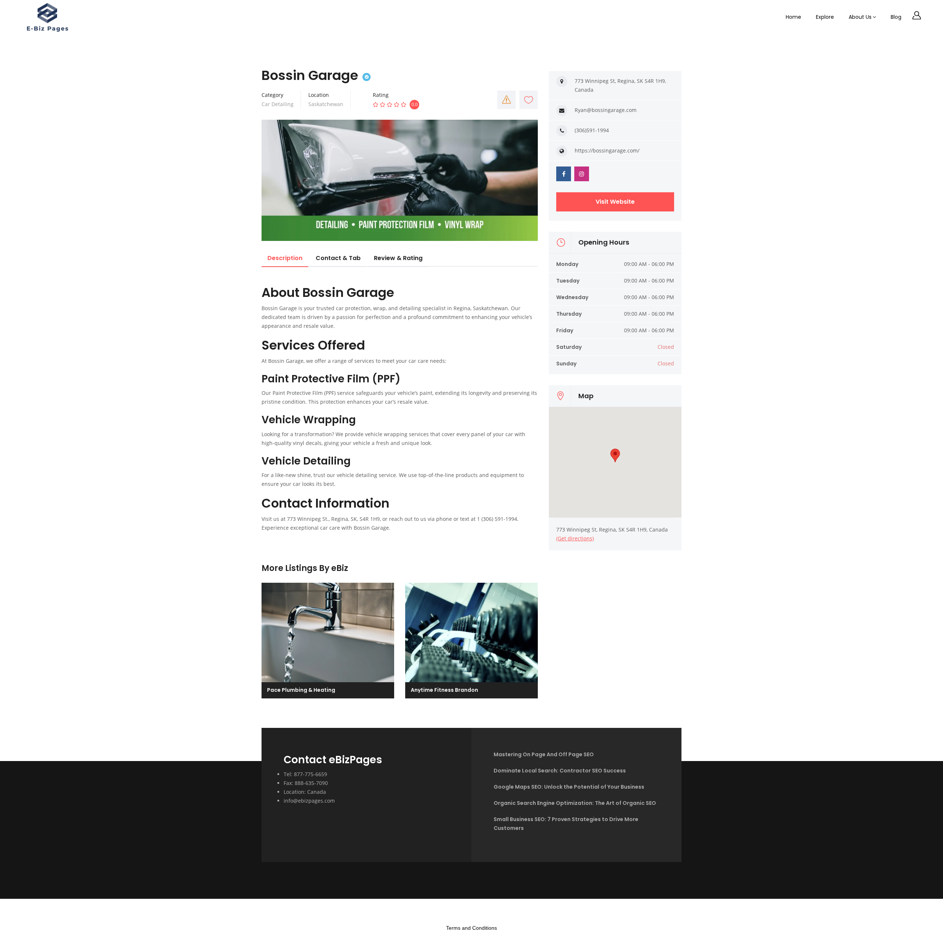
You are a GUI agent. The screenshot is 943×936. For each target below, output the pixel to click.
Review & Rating (398, 258)
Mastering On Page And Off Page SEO (544, 754)
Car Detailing (278, 104)
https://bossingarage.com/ (607, 150)
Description (284, 258)
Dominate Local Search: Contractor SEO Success (560, 770)
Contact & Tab (338, 258)
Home (793, 17)
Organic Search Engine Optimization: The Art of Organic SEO (575, 803)
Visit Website (615, 201)
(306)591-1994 (592, 130)
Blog (896, 17)
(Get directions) (575, 538)
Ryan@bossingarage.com (606, 109)
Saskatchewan (325, 104)
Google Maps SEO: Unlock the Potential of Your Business (569, 786)
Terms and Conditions (471, 928)
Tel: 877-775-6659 (305, 774)
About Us (860, 17)
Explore (825, 17)
